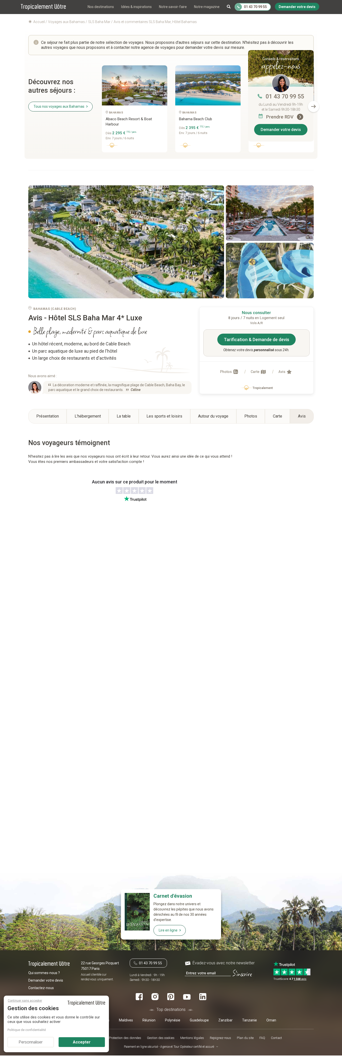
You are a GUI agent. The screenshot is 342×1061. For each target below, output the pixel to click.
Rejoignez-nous (220, 1037)
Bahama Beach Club (195, 119)
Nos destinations (101, 7)
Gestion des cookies (161, 1037)
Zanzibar (225, 1020)
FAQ (262, 1037)
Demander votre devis (281, 129)
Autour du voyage (213, 416)
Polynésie (172, 1020)
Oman (271, 1020)
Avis (282, 372)
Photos (226, 372)
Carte (255, 372)
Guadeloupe (199, 1020)
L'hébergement (88, 416)
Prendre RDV (280, 117)
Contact (276, 1037)
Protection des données (125, 1037)
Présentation (47, 416)
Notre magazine (207, 7)
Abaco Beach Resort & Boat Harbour (129, 121)
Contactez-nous (41, 988)
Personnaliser (31, 1042)
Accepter (82, 1042)
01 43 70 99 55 (285, 96)
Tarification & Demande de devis (256, 339)
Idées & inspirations (136, 7)
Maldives (126, 1020)
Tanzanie (249, 1020)
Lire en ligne (168, 930)
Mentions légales (192, 1037)
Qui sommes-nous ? (44, 973)
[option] (134, 110)
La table (124, 416)
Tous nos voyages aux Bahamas (59, 106)
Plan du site (245, 1037)
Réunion (148, 1020)
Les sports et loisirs (164, 416)
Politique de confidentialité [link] (27, 1030)
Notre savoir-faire (173, 7)
